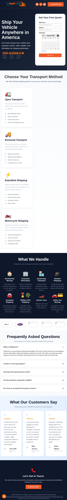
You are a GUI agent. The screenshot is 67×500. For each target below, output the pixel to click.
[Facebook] (37, 4)
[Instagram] (40, 4)
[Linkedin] (44, 4)
